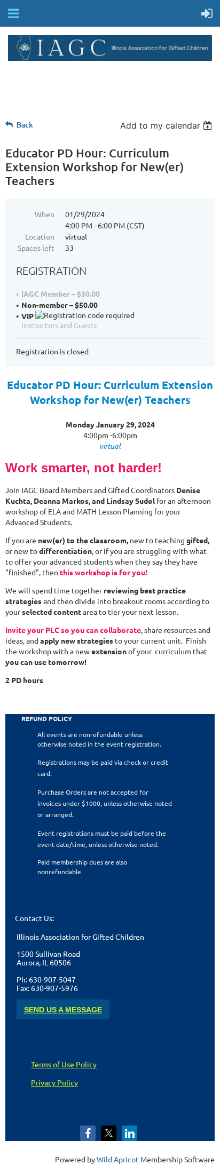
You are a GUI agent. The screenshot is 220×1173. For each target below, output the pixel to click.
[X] (108, 1133)
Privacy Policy (54, 1082)
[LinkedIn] (129, 1133)
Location (39, 236)
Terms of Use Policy (64, 1064)
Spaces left (36, 247)
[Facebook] (88, 1133)
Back (25, 125)
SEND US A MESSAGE (63, 1009)
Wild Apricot (118, 1159)
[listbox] (167, 125)
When (44, 214)
